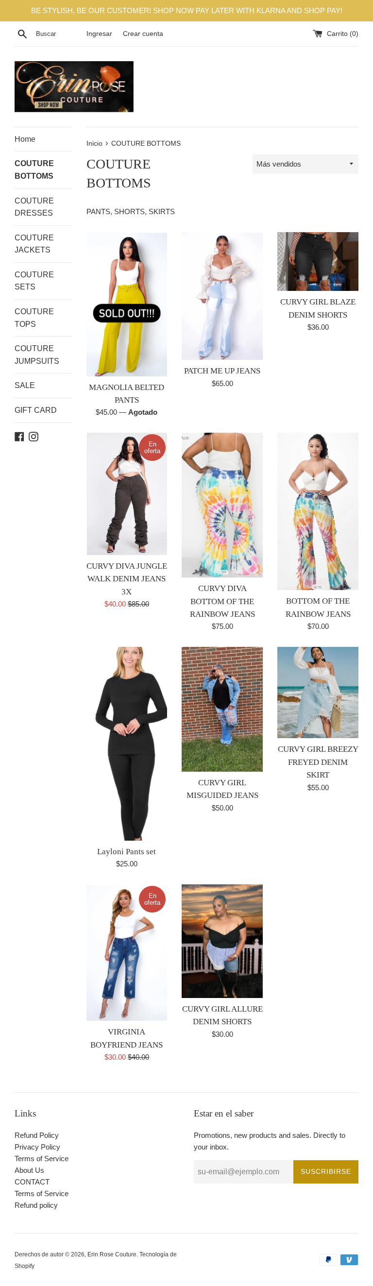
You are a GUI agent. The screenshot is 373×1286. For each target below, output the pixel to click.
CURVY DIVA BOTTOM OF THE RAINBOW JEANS (222, 601)
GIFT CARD (36, 410)
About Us (29, 1170)
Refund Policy (37, 1135)
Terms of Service (41, 1158)
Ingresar (99, 33)
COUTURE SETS (34, 281)
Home (25, 139)
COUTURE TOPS (34, 317)
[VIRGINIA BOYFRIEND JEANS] (127, 952)
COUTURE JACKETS (34, 244)
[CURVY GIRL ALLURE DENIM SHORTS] (222, 941)
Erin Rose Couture (111, 1254)
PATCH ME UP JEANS (222, 370)
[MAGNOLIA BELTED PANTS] (127, 304)
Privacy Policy (37, 1147)
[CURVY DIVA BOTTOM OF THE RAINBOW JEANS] (222, 505)
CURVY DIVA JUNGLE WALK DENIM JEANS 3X (126, 578)
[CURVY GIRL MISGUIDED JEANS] (222, 709)
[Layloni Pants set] (127, 744)
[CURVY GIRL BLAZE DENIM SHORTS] (317, 261)
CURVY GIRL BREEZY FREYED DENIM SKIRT (318, 762)
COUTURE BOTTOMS (34, 169)
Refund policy (36, 1205)
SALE (25, 385)
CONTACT (32, 1182)
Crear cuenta (143, 33)
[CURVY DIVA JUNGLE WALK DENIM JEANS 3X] (127, 494)
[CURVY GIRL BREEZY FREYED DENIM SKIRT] (317, 692)
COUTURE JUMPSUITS (37, 354)
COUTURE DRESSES (34, 207)
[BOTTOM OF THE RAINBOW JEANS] (317, 511)
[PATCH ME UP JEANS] (222, 296)
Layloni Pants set (126, 851)
